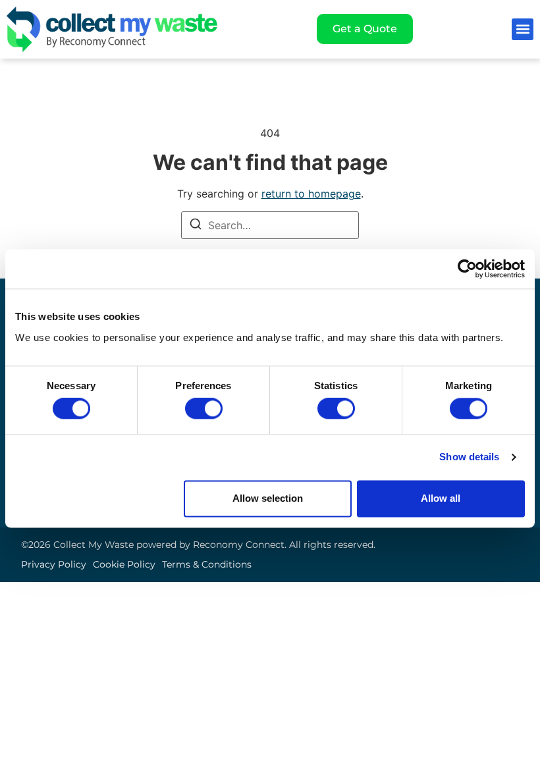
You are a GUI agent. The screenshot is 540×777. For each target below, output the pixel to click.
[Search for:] (270, 225)
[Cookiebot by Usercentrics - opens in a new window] (467, 269)
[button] (522, 29)
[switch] (204, 408)
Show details (469, 457)
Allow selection (267, 498)
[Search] (195, 226)
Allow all (440, 498)
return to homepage (311, 193)
